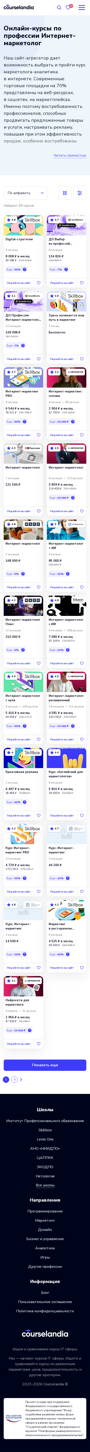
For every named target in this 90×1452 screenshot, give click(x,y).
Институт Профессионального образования (45, 1120)
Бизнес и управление (45, 1238)
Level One (45, 1139)
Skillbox (45, 1130)
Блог (45, 1292)
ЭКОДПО (45, 1167)
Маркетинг (45, 1220)
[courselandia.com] (19, 7)
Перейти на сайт (19, 283)
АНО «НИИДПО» (45, 1148)
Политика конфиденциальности (45, 1311)
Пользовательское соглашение (45, 1301)
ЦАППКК (45, 1157)
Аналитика (45, 1248)
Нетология (45, 1176)
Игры (45, 1257)
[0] (68, 7)
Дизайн (45, 1229)
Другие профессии (45, 1266)
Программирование (45, 1211)
